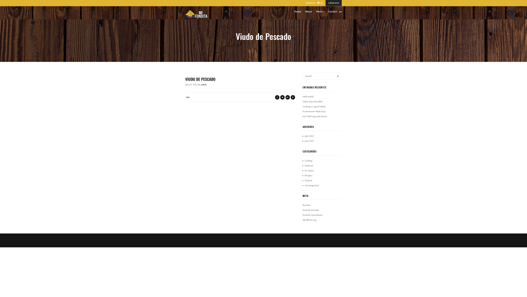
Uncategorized (312, 185)
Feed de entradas (311, 210)
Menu (319, 11)
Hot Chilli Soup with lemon (315, 116)
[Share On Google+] (287, 97)
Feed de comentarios (313, 215)
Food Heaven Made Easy (314, 111)
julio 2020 (309, 136)
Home (297, 11)
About (308, 11)
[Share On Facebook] (277, 97)
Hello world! (308, 96)
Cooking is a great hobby (314, 106)
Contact (332, 11)
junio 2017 (309, 141)
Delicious (309, 165)
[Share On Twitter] (282, 97)
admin (204, 84)
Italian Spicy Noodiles (313, 101)
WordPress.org (309, 220)
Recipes (308, 175)
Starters (308, 180)
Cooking (308, 161)
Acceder (306, 205)
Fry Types (309, 170)
